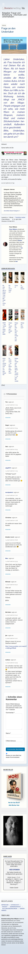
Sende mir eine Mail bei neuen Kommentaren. (13, 756)
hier (22, 248)
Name (8, 733)
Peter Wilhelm (13, 227)
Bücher (20, 240)
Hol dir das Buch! (14, 802)
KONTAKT (4, 906)
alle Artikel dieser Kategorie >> (12, 211)
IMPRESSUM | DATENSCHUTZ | (11, 905)
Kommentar (10, 712)
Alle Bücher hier (14, 805)
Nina (6, 558)
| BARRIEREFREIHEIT (14, 906)
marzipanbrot (9, 492)
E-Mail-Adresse (11, 741)
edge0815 (8, 468)
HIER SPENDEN (14, 870)
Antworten (7, 417)
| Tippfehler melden (20, 217)
